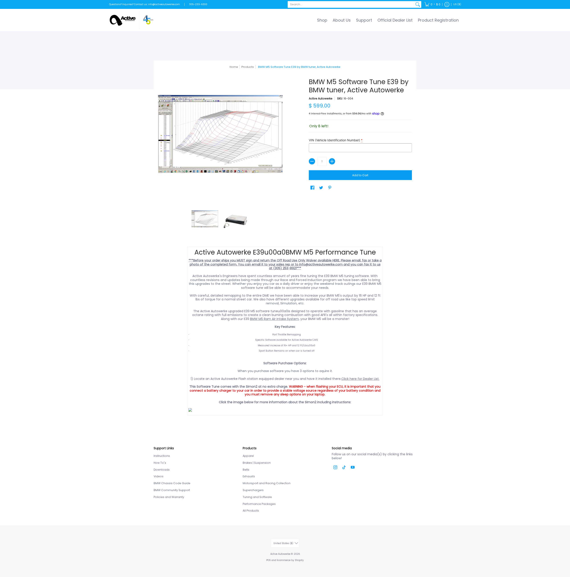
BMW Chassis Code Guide (172, 483)
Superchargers (253, 490)
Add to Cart (360, 175)
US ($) (457, 4)
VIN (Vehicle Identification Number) (335, 140)
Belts (246, 470)
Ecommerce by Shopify (290, 560)
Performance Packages (259, 504)
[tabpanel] (285, 332)
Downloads (162, 470)
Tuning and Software (257, 497)
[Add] (332, 161)
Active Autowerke (320, 98)
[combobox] (351, 4)
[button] (432, 4)
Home (234, 67)
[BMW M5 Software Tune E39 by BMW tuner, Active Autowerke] (204, 220)
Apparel (248, 456)
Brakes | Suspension (257, 463)
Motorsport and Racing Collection (267, 483)
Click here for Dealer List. (360, 379)
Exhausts (249, 476)
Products (247, 67)
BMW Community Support (172, 490)
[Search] (417, 4)
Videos (158, 476)
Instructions (162, 456)
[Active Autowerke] (131, 20)
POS (268, 560)
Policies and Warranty (169, 497)
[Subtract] (312, 161)
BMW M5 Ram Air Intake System (274, 319)
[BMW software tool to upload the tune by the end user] (285, 410)
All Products (251, 510)
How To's (160, 463)
